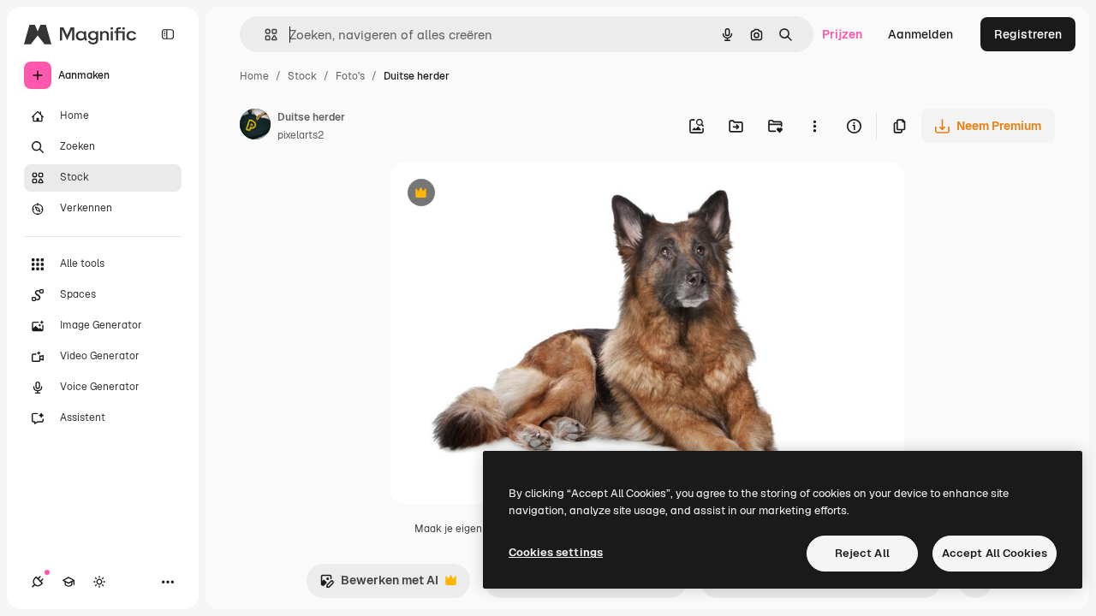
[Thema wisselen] (99, 581)
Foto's (350, 76)
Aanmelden (920, 34)
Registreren (1028, 34)
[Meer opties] (814, 126)
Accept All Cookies (994, 553)
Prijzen (842, 34)
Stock (302, 76)
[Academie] (68, 581)
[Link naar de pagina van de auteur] (255, 127)
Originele (503, 195)
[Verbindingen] (37, 581)
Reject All (862, 553)
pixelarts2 (300, 135)
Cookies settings (556, 552)
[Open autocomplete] (264, 34)
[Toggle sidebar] (168, 34)
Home (254, 76)
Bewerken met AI (378, 584)
